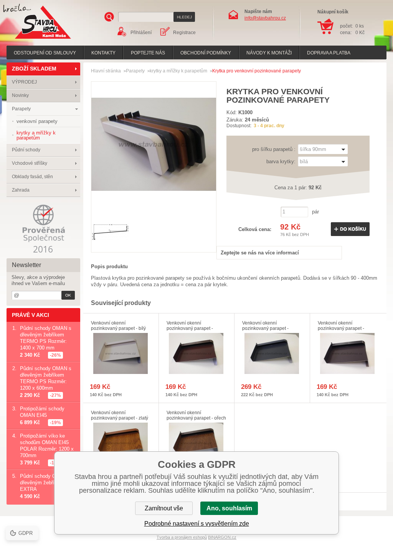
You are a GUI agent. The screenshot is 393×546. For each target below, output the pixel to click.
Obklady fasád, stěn (32, 176)
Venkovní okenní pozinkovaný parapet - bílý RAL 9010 (118, 328)
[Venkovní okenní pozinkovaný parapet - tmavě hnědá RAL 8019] (348, 353)
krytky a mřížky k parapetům (178, 71)
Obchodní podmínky (205, 53)
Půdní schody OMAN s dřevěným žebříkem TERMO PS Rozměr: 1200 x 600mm (45, 378)
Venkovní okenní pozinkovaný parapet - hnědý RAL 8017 (190, 328)
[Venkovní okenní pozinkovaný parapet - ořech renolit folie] (196, 443)
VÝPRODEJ (24, 82)
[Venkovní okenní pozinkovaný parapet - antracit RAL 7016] (272, 353)
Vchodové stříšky (29, 163)
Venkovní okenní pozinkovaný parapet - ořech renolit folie (196, 418)
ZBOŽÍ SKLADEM (34, 69)
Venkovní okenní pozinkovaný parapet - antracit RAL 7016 (265, 328)
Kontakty (103, 53)
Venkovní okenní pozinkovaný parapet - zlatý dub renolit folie (119, 418)
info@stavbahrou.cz (265, 18)
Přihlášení (141, 32)
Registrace (184, 32)
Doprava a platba (328, 53)
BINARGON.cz (222, 537)
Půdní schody (26, 149)
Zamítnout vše (164, 508)
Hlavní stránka (106, 71)
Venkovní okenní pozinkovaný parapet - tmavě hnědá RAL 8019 (342, 328)
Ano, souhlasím (229, 508)
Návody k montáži (269, 53)
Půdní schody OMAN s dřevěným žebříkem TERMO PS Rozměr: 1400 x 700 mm (45, 338)
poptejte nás (148, 53)
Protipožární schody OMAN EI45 (42, 412)
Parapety (21, 108)
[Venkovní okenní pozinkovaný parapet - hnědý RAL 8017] (196, 353)
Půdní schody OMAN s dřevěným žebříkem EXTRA (45, 482)
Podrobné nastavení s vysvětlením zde (196, 523)
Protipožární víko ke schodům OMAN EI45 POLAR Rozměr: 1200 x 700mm (47, 445)
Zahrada (21, 190)
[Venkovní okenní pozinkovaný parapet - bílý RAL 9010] (121, 353)
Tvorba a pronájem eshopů (182, 537)
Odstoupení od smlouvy (45, 53)
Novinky (20, 95)
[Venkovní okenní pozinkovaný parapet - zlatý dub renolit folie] (121, 443)
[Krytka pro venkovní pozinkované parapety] (153, 205)
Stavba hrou (31, 39)
